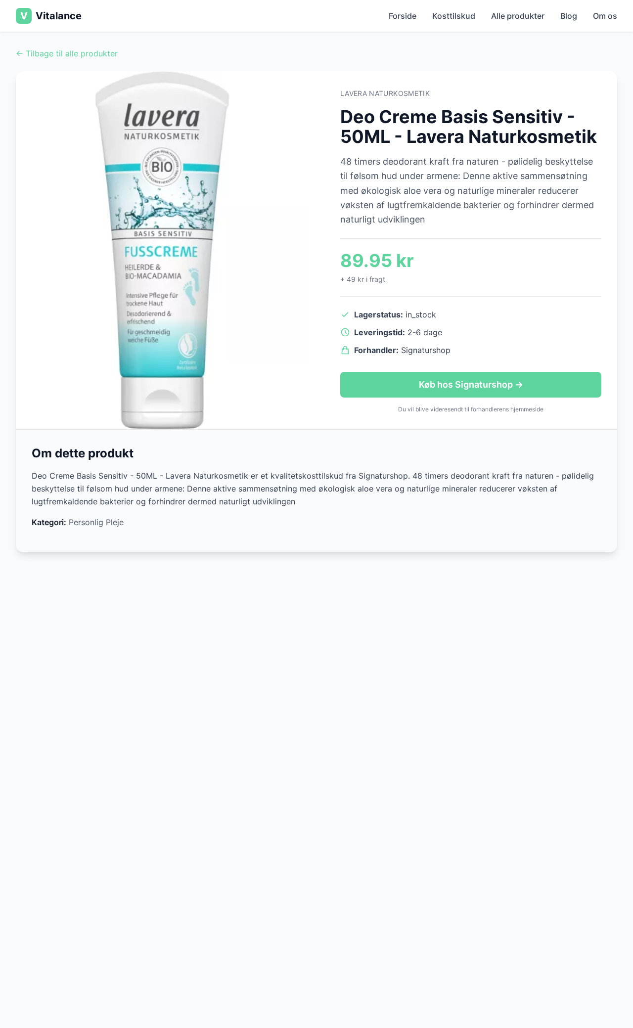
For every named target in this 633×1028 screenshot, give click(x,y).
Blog (568, 16)
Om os (605, 16)
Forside (402, 16)
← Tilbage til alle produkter (67, 53)
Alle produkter (517, 16)
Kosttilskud (453, 16)
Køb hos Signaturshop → (471, 384)
